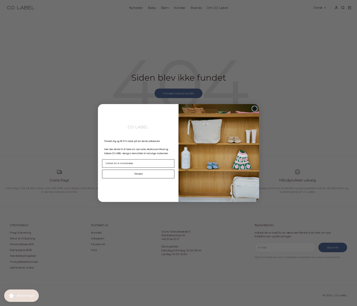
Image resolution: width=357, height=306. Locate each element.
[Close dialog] (254, 108)
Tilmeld (138, 173)
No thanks (138, 183)
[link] (138, 127)
